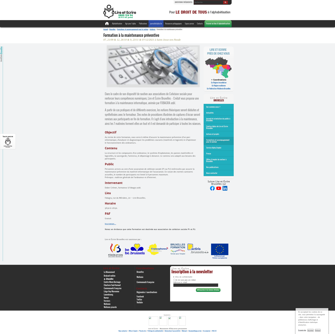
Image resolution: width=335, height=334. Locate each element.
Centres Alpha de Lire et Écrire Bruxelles (217, 127)
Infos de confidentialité (183, 277)
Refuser (317, 330)
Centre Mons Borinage (112, 281)
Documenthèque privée (195, 331)
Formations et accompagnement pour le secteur (132, 29)
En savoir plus (302, 330)
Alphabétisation (117, 23)
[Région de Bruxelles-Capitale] (163, 325)
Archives (152, 29)
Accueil (105, 29)
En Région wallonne (219, 85)
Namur (106, 297)
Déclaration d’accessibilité (172, 331)
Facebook (140, 296)
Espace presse (189, 23)
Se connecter (206, 331)
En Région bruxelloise (218, 82)
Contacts (200, 23)
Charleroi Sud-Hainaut (112, 285)
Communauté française (112, 288)
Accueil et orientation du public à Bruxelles (218, 119)
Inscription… (110, 224)
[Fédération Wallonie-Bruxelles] (154, 325)
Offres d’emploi (133, 331)
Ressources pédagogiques (173, 23)
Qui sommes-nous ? (213, 106)
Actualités (210, 112)
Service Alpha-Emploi (213, 147)
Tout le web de (8, 136)
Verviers (107, 300)
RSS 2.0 (214, 331)
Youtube (140, 302)
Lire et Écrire (1, 54)
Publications (143, 23)
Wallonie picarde (110, 307)
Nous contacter (211, 173)
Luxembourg (108, 294)
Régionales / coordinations (147, 292)
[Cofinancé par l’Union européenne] (173, 325)
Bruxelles (112, 29)
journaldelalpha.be (156, 23)
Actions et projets (212, 134)
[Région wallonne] (182, 325)
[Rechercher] (225, 2)
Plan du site (142, 331)
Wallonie (107, 303)
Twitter (139, 299)
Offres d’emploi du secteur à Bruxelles (216, 160)
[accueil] (119, 17)
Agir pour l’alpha (130, 23)
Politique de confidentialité (155, 331)
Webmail (184, 331)
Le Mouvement (109, 272)
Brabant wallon (109, 275)
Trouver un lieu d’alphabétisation (218, 23)
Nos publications (212, 167)
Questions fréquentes (183, 2)
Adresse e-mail (180, 282)
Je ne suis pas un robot (185, 280)
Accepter (310, 330)
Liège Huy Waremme (111, 291)
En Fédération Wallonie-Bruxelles (218, 88)
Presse (208, 153)
